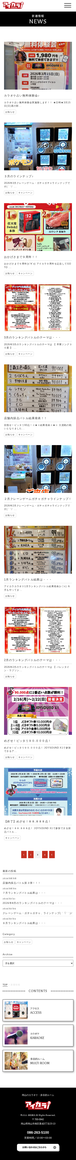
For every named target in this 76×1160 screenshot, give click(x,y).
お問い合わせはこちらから (34, 1147)
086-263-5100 (38, 1132)
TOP (5, 984)
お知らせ (8, 942)
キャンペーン (24, 942)
